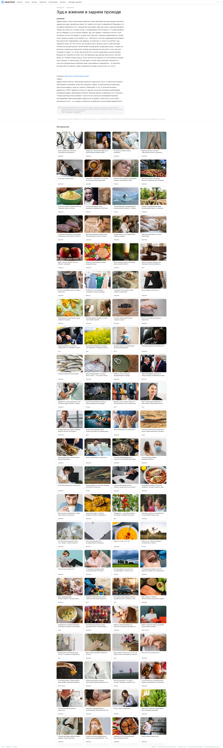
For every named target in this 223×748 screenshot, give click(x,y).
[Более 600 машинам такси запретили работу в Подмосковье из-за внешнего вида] (97, 424)
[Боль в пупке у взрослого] (153, 730)
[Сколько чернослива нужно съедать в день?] (125, 312)
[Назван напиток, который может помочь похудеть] (125, 228)
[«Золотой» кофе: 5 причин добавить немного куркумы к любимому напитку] (97, 507)
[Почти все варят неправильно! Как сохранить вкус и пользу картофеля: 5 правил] (70, 200)
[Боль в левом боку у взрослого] (97, 451)
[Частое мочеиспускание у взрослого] (70, 702)
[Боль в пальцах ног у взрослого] (125, 424)
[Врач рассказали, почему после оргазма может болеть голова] (97, 228)
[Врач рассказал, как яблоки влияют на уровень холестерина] (153, 173)
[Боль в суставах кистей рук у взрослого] (153, 312)
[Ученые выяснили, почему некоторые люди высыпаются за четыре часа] (97, 675)
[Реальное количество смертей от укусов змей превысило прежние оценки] (153, 424)
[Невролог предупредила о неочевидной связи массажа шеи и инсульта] (97, 702)
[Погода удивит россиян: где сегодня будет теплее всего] (125, 563)
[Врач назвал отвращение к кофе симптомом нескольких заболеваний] (70, 507)
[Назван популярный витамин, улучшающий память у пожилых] (153, 200)
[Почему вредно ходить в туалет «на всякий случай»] (97, 312)
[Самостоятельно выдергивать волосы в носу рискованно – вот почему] (97, 730)
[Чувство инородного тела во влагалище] (153, 228)
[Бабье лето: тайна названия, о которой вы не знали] (153, 535)
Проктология (70, 7)
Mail (3, 746)
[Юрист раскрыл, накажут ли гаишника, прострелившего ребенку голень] (153, 256)
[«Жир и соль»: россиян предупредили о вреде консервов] (125, 368)
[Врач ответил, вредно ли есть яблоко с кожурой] (70, 256)
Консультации (60, 7)
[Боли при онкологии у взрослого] (70, 479)
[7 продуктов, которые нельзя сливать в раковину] (125, 284)
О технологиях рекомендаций (194, 746)
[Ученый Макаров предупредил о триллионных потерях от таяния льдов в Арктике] (125, 200)
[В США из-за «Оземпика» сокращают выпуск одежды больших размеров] (97, 284)
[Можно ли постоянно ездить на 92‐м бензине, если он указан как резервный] (125, 396)
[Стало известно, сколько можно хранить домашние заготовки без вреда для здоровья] (153, 675)
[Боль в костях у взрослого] (153, 647)
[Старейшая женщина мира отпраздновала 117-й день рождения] (97, 563)
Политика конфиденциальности (212, 746)
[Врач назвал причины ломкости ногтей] (97, 647)
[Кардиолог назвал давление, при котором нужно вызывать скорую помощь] (70, 396)
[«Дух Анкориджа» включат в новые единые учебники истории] (153, 368)
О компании (8, 746)
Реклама (15, 746)
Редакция (153, 746)
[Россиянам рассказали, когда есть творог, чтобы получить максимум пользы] (70, 535)
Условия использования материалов (167, 746)
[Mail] (2, 2)
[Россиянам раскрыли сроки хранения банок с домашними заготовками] (97, 619)
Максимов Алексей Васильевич (76, 76)
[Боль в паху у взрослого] (70, 563)
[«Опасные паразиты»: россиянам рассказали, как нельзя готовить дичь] (70, 228)
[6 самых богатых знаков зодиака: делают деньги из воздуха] (70, 424)
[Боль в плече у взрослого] (125, 702)
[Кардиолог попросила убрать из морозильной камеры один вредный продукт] (97, 145)
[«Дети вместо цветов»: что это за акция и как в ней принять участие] (125, 647)
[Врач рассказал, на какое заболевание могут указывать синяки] (153, 145)
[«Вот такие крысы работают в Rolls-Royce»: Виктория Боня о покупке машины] (153, 396)
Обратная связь (182, 746)
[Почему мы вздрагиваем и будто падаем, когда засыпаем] (70, 730)
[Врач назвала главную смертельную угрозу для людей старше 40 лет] (153, 591)
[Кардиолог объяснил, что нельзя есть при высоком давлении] (97, 173)
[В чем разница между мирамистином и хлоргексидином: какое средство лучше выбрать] (153, 451)
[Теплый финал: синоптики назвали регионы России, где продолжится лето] (97, 479)
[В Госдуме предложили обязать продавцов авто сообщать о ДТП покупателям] (125, 591)
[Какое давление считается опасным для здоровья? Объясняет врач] (70, 145)
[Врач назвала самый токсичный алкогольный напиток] (125, 256)
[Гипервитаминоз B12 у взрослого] (153, 340)
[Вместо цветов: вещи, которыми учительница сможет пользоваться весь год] (153, 619)
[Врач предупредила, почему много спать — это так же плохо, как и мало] (97, 368)
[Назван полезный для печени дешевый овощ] (97, 256)
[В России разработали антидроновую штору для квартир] (97, 535)
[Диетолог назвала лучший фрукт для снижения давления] (153, 702)
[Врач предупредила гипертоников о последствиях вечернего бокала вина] (70, 591)
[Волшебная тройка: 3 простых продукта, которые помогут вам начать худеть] (153, 479)
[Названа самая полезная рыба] (70, 368)
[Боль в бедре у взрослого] (153, 284)
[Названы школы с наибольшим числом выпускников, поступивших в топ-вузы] (125, 340)
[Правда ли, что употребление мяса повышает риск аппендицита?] (125, 730)
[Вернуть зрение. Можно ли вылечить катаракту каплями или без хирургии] (125, 619)
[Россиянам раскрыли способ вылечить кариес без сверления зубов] (153, 563)
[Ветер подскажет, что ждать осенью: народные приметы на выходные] (125, 675)
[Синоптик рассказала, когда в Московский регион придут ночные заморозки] (97, 396)
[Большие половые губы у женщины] (125, 145)
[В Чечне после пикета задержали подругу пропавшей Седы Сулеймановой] (125, 173)
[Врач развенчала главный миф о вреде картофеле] (70, 451)
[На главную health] (9, 2)
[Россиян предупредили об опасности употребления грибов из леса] (125, 451)
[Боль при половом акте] (70, 173)
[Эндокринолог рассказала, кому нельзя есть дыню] (70, 312)
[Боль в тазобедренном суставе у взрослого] (70, 284)
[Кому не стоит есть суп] (125, 535)
